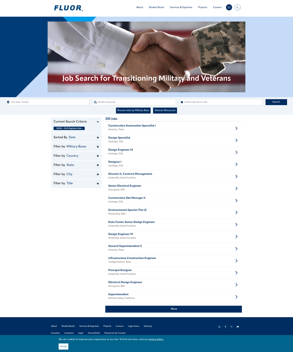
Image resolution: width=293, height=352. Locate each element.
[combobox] (47, 102)
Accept (63, 346)
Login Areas (133, 326)
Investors (55, 333)
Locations (69, 333)
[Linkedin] (219, 327)
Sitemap (148, 326)
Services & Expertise (181, 7)
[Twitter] (231, 327)
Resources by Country (115, 333)
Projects (202, 7)
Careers (217, 7)
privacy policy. (156, 339)
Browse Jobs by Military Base (133, 110)
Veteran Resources (165, 110)
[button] (76, 121)
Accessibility (94, 333)
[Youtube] (238, 327)
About (139, 7)
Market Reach (156, 7)
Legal (80, 333)
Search (276, 102)
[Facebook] (225, 327)
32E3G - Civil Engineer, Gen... (69, 128)
